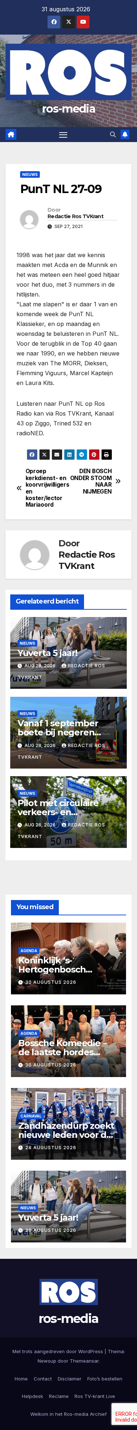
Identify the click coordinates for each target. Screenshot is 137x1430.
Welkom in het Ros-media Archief (68, 1414)
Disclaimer (69, 1379)
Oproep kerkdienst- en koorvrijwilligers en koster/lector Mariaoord (47, 488)
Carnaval (31, 1116)
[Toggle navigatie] (63, 135)
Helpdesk (32, 1396)
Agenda (28, 950)
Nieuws (30, 174)
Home (21, 1379)
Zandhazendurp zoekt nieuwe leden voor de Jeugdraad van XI (66, 1134)
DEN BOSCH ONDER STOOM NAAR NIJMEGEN (91, 481)
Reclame (59, 1396)
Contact (43, 1379)
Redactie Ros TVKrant (75, 216)
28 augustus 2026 (50, 1147)
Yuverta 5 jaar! (47, 653)
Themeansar (84, 1361)
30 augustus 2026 (50, 982)
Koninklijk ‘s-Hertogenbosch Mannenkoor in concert (68, 969)
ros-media (68, 108)
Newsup (47, 1361)
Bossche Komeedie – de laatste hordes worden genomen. (62, 1052)
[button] (113, 134)
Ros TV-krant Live (95, 1396)
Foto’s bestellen (104, 1379)
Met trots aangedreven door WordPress (58, 1351)
